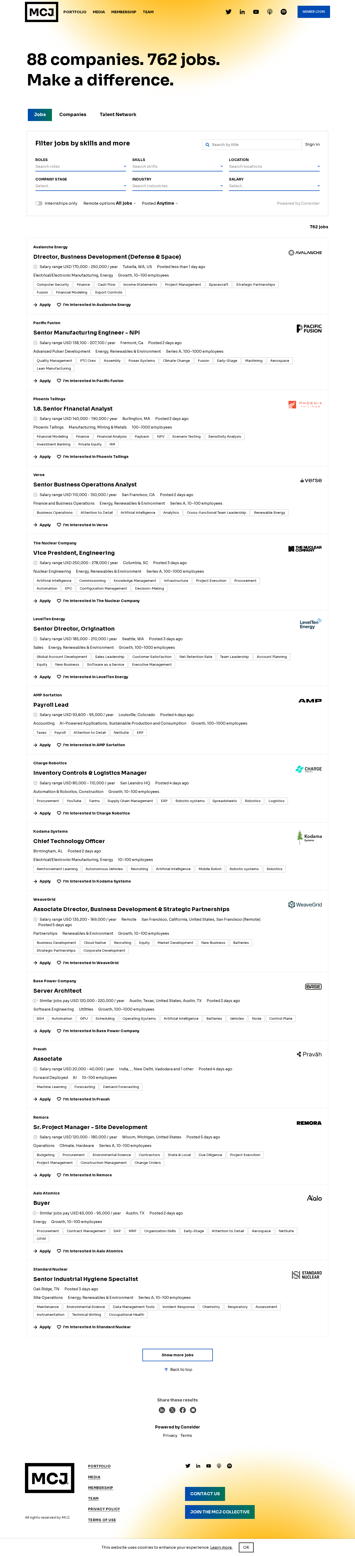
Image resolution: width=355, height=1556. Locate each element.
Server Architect (57, 990)
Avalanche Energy (50, 247)
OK (246, 1547)
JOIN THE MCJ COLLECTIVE (219, 1512)
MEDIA (94, 1477)
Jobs (40, 114)
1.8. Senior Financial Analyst (73, 408)
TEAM (93, 1498)
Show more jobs (178, 1355)
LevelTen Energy (49, 619)
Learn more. (221, 1547)
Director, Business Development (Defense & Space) (107, 256)
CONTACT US (205, 1494)
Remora (41, 1117)
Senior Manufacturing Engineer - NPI (86, 332)
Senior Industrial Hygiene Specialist (85, 1279)
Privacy (170, 1435)
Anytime (165, 203)
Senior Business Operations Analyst (85, 484)
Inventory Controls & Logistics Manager (90, 773)
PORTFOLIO (99, 1466)
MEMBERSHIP (100, 1488)
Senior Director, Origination (74, 628)
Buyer (41, 1203)
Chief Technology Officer (69, 841)
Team (148, 12)
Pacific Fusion (46, 322)
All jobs (124, 203)
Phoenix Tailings (49, 399)
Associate (47, 1059)
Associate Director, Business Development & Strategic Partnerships (131, 909)
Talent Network (118, 114)
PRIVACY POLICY (104, 1509)
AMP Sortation (47, 695)
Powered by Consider (298, 203)
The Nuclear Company (54, 543)
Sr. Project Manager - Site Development (90, 1127)
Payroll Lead (51, 705)
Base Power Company (54, 981)
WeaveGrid (44, 899)
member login (314, 12)
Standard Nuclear (50, 1269)
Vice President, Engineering (74, 553)
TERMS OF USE (102, 1520)
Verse (39, 474)
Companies (72, 114)
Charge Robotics (50, 763)
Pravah (40, 1049)
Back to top (181, 1369)
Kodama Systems (50, 831)
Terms (186, 1435)
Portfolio (75, 12)
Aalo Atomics (46, 1193)
